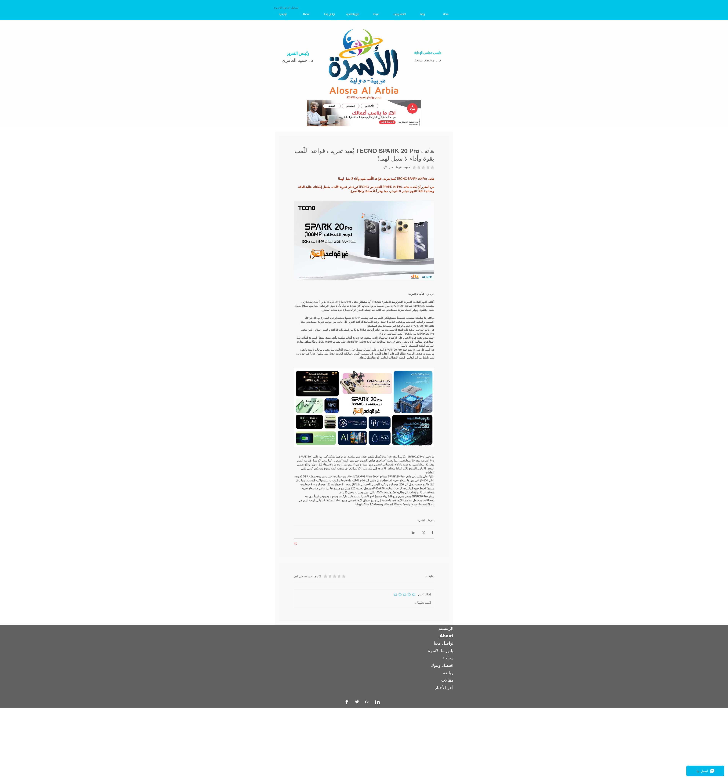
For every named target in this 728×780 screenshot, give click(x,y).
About (446, 635)
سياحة (447, 658)
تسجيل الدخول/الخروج (286, 7)
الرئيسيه (446, 628)
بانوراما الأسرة (440, 650)
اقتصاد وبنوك (442, 665)
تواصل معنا (443, 643)
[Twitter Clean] (357, 702)
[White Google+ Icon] (367, 702)
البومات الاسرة (426, 520)
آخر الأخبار (444, 687)
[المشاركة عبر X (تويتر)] (423, 532)
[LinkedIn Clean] (377, 702)
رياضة (448, 672)
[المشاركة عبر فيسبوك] (432, 532)
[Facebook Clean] (346, 702)
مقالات (447, 680)
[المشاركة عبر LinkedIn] (414, 532)
